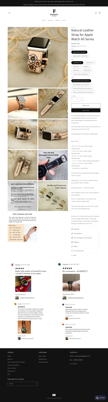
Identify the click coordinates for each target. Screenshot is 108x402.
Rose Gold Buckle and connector (82, 88)
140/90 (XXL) (87, 70)
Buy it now (86, 110)
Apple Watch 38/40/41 (79, 52)
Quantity (73, 96)
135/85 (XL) (76, 70)
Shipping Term (43, 359)
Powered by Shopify (57, 398)
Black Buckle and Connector (81, 81)
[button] (9, 13)
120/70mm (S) (90, 62)
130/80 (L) (86, 66)
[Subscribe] (36, 384)
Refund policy (11, 371)
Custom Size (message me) (80, 74)
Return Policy (42, 356)
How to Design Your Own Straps (16, 362)
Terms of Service (12, 368)
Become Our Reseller (13, 365)
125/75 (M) (76, 66)
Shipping (73, 46)
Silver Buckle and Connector (81, 84)
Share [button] (74, 255)
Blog (9, 374)
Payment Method (43, 362)
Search (9, 356)
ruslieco (51, 398)
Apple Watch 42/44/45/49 (80, 56)
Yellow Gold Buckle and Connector (83, 92)
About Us (10, 359)
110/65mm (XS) (77, 62)
